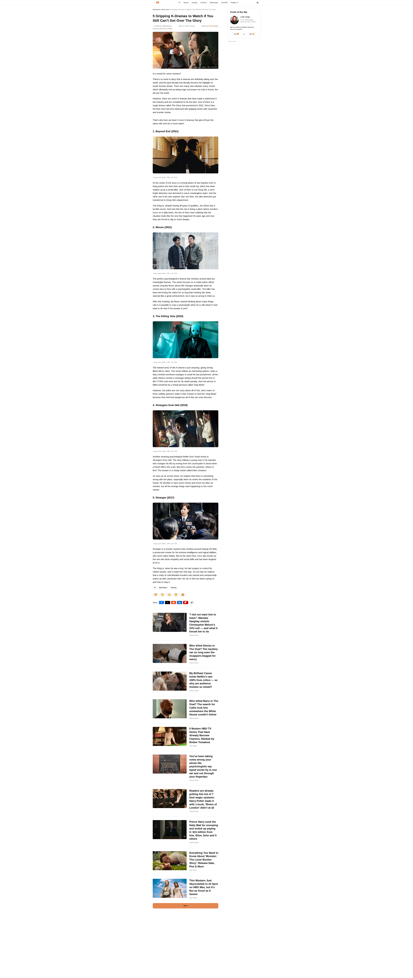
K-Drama (203, 2)
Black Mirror (163, 587)
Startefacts (156, 9)
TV (179, 2)
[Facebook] (161, 602)
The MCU (224, 2)
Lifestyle (194, 2)
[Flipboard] (185, 602)
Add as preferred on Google (162, 28)
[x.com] (167, 602)
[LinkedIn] (179, 602)
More (185, 906)
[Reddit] (173, 602)
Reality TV (234, 2)
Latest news (165, 9)
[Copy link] (191, 602)
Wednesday (214, 2)
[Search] (257, 3)
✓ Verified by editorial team (162, 26)
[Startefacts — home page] (157, 2)
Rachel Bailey (213, 26)
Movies (186, 2)
